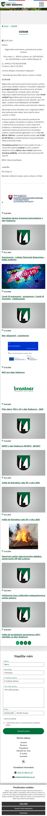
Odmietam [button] (23, 813)
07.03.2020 (7, 367)
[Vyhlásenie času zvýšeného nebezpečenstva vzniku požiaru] (23, 575)
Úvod (5, 26)
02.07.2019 (7, 590)
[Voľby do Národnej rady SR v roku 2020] (23, 463)
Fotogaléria (23, 748)
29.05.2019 (7, 630)
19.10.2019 (7, 551)
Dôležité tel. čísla (23, 751)
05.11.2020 (7, 252)
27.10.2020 (7, 331)
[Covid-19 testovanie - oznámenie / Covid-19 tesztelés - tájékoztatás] (23, 276)
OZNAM (14, 26)
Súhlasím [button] (24, 804)
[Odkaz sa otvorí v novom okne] (23, 761)
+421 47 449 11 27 (25, 772)
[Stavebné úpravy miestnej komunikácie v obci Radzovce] (23, 198)
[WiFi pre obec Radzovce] (23, 352)
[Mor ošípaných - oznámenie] (23, 315)
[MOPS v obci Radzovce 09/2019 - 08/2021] (23, 426)
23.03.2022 (7, 213)
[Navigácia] (41, 4)
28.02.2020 (7, 404)
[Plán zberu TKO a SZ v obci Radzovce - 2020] (23, 389)
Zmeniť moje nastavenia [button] (23, 808)
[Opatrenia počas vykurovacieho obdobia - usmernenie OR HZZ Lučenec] (23, 536)
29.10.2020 (7, 291)
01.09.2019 (7, 441)
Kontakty (23, 756)
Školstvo (23, 745)
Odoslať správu (23, 731)
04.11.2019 (7, 515)
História (23, 742)
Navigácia (6, 4)
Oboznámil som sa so (23, 724)
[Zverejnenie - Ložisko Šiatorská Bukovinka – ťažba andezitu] (23, 237)
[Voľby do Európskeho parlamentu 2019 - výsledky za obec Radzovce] (23, 615)
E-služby (23, 753)
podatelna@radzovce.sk (25, 777)
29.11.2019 (7, 478)
